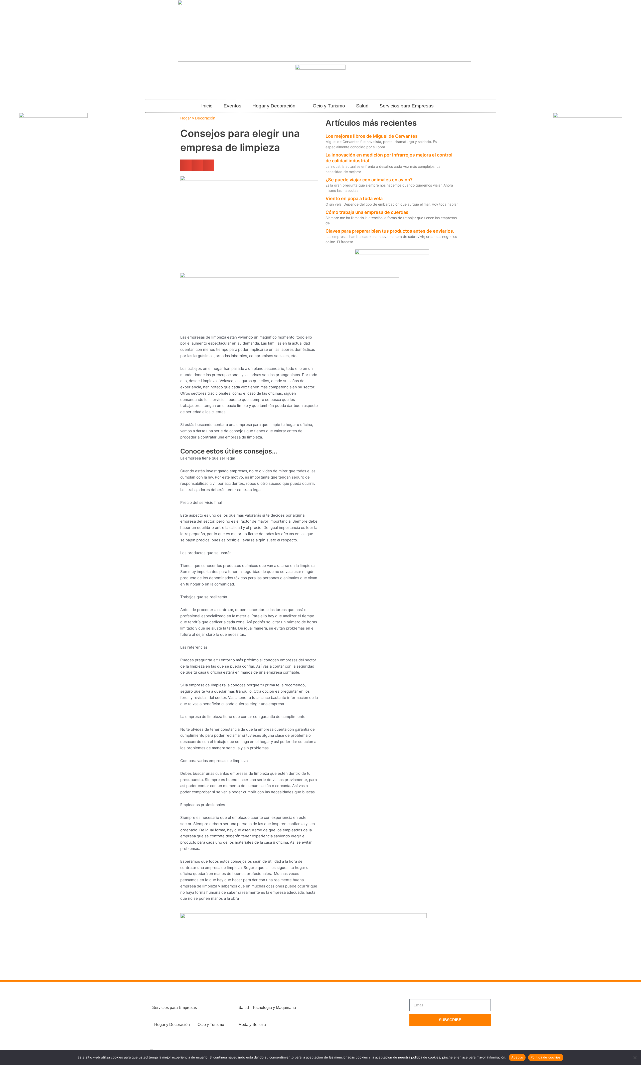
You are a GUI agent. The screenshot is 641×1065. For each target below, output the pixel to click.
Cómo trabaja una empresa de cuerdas (367, 212)
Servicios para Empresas (407, 105)
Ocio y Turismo (329, 105)
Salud (362, 105)
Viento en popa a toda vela (354, 198)
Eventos (232, 105)
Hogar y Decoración (273, 105)
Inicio (207, 105)
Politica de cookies (546, 1057)
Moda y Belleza (252, 1024)
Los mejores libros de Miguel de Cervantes (372, 136)
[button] (186, 165)
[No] (634, 1057)
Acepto (517, 1057)
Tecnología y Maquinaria (274, 1007)
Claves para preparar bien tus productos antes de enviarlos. (390, 231)
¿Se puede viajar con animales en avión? (369, 179)
